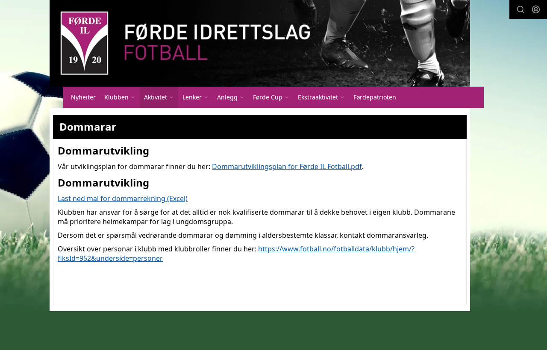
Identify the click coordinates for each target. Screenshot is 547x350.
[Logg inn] (536, 9)
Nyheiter (83, 97)
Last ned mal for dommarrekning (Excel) (123, 198)
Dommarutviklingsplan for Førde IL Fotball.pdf (287, 166)
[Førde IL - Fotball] (260, 43)
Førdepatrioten (374, 97)
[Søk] (520, 9)
